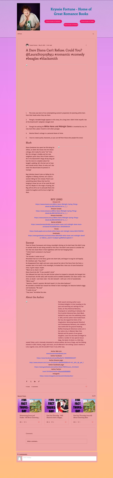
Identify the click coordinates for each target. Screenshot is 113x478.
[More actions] (86, 45)
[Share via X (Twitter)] (31, 381)
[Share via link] (39, 381)
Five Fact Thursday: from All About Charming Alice (82, 416)
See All (93, 396)
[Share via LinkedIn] (35, 381)
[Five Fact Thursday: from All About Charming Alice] (83, 405)
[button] (87, 21)
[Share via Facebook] (26, 381)
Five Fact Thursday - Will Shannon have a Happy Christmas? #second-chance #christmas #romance (56, 416)
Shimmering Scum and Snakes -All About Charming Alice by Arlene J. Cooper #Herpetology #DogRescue (29, 416)
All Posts (20, 33)
